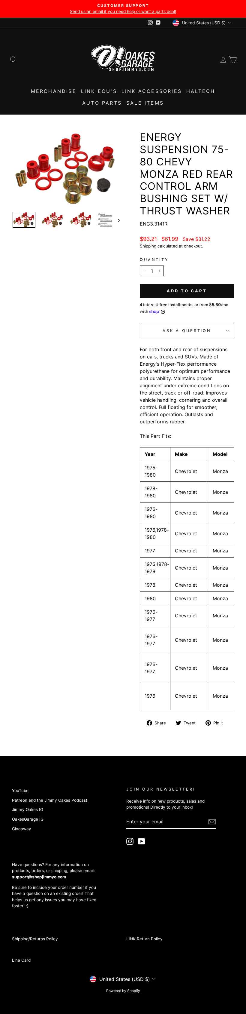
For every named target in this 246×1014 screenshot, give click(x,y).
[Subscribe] (212, 822)
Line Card (21, 960)
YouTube (20, 790)
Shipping (148, 246)
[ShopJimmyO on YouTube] (141, 841)
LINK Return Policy (144, 938)
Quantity (154, 259)
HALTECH (200, 91)
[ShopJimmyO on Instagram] (130, 841)
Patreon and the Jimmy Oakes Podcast (49, 800)
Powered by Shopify (123, 990)
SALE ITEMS (145, 103)
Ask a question (187, 330)
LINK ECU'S (99, 91)
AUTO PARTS (102, 103)
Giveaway (21, 828)
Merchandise (53, 91)
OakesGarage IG (28, 819)
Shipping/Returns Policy (35, 938)
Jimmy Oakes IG (27, 809)
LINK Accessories (152, 91)
